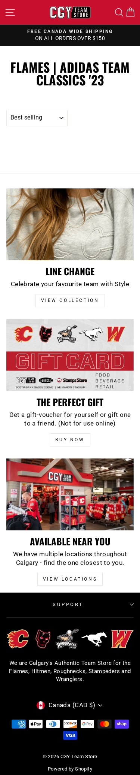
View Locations (70, 579)
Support (68, 604)
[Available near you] (70, 494)
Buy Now (69, 439)
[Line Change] (70, 224)
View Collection (70, 300)
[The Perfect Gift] (70, 355)
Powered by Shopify (70, 769)
